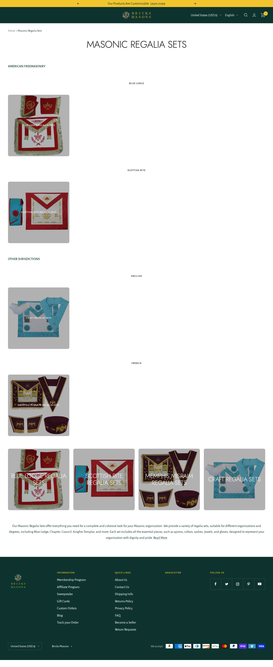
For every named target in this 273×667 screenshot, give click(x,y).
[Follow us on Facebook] (215, 583)
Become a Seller (125, 622)
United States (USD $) (204, 15)
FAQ (118, 615)
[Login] (254, 15)
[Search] (246, 15)
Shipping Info (124, 594)
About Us (121, 579)
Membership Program (71, 579)
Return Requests (125, 629)
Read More (160, 537)
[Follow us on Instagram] (237, 583)
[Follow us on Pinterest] (248, 583)
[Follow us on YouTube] (259, 583)
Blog (60, 615)
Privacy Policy (124, 608)
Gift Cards (63, 601)
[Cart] (263, 15)
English (229, 15)
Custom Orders (67, 608)
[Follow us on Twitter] (226, 583)
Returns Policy (124, 601)
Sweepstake (65, 594)
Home (11, 30)
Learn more (157, 3)
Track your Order (68, 622)
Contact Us (122, 587)
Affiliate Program (68, 587)
